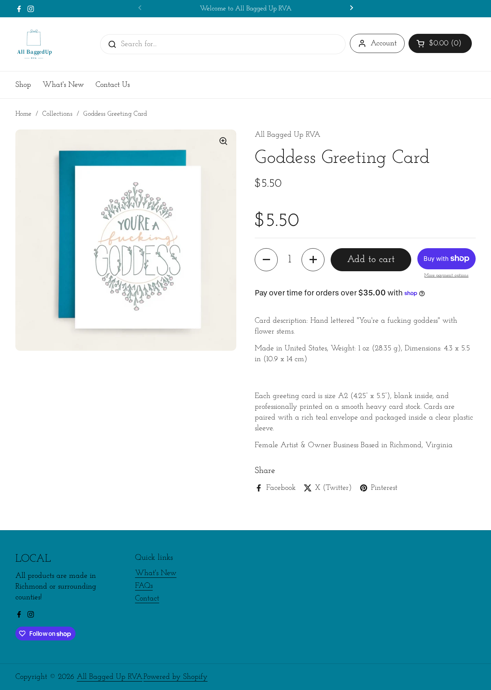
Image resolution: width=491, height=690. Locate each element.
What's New (155, 573)
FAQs (144, 586)
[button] (440, 43)
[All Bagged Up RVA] (34, 44)
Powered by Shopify (175, 677)
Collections (57, 114)
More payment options (446, 275)
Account (384, 43)
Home (23, 114)
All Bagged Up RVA (109, 677)
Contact (147, 598)
